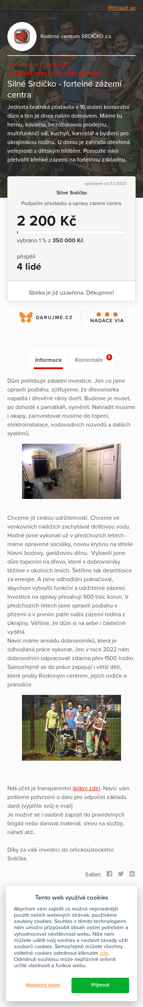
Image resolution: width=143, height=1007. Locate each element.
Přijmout (100, 985)
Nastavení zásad (43, 985)
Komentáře (92, 359)
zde (104, 953)
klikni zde (86, 788)
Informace (48, 360)
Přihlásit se (122, 8)
